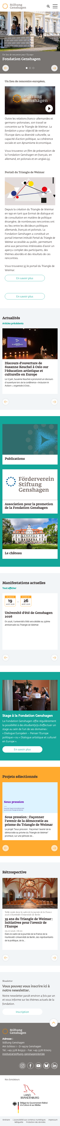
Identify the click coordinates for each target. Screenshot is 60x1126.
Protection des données (35, 1122)
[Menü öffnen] (52, 6)
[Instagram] (22, 1066)
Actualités (11, 318)
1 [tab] (27, 68)
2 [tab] (30, 68)
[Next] (54, 68)
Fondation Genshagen (21, 59)
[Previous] (5, 68)
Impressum (52, 1120)
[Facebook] (30, 1066)
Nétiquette (19, 1122)
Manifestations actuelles (23, 583)
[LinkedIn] (54, 1066)
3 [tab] (33, 68)
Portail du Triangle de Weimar (24, 172)
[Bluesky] (46, 1066)
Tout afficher (9, 588)
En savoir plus (24, 278)
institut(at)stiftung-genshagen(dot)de (23, 1054)
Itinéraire (6, 1120)
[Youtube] (38, 1066)
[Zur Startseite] (14, 6)
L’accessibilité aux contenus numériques (29, 1120)
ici (48, 159)
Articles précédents (13, 323)
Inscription (22, 1012)
